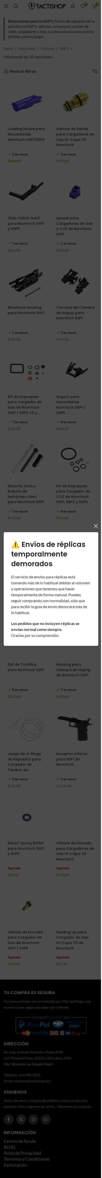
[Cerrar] (92, 526)
